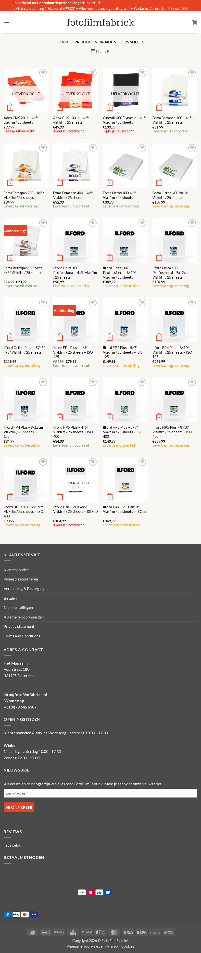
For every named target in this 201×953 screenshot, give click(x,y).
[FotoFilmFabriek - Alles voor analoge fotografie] (100, 22)
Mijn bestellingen (18, 607)
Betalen (10, 598)
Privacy (113, 946)
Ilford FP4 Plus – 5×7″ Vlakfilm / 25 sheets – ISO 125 (123, 352)
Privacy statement (19, 626)
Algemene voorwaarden (24, 617)
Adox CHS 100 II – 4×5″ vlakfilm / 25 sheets (71, 120)
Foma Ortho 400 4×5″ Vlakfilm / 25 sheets (120, 195)
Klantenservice (16, 569)
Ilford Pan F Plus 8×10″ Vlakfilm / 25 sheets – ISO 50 (125, 509)
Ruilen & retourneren (21, 579)
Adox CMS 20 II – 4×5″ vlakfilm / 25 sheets (21, 120)
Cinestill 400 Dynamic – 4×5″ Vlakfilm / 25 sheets (125, 120)
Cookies (127, 946)
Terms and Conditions (22, 635)
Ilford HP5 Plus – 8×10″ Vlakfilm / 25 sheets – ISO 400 (172, 431)
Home (63, 41)
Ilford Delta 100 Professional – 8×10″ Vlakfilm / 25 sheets (119, 272)
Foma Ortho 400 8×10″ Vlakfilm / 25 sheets (170, 195)
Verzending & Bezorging (24, 588)
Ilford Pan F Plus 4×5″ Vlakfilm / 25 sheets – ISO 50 (75, 509)
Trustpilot (12, 845)
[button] (7, 22)
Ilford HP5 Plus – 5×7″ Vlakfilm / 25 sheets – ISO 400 (123, 431)
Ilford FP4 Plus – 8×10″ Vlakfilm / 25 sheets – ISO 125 (172, 352)
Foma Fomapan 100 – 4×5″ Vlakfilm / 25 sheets (172, 120)
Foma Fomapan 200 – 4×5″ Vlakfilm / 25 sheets (24, 195)
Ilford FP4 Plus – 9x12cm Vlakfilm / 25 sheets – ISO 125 (23, 431)
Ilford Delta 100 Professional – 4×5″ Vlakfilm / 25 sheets (75, 272)
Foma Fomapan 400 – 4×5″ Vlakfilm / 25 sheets (73, 195)
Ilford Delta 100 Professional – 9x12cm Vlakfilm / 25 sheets (170, 272)
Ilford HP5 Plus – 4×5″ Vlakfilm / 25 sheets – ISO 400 (73, 431)
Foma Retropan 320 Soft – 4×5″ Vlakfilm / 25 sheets (24, 270)
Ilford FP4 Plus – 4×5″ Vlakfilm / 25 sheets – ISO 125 (73, 352)
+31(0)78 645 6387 (20, 707)
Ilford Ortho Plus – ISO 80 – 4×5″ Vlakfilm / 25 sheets (26, 350)
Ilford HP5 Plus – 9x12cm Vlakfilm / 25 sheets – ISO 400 (23, 511)
